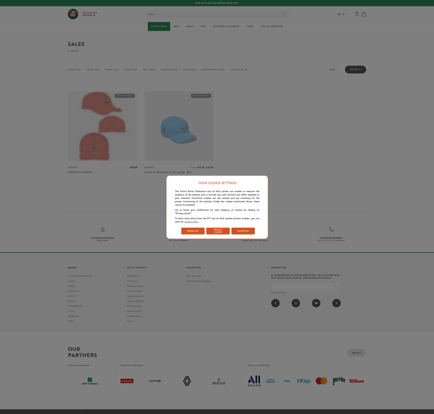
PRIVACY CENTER (218, 230)
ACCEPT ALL (243, 231)
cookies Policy (191, 221)
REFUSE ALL (193, 231)
